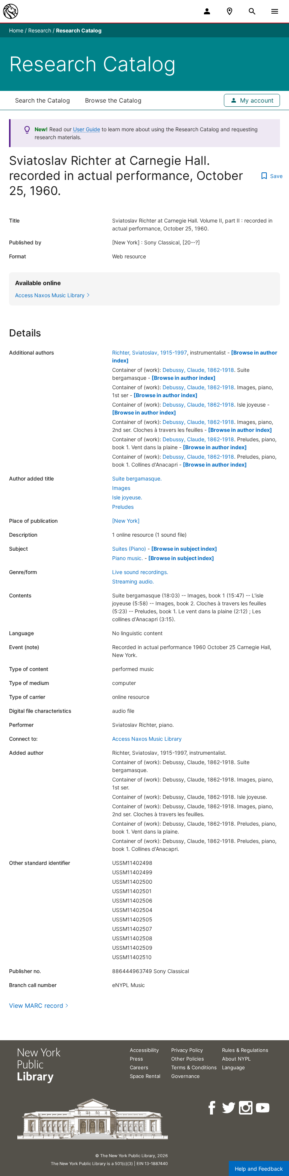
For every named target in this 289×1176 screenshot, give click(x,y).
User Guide (86, 129)
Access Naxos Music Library (147, 738)
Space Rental (145, 1076)
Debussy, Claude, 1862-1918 (198, 370)
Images (121, 488)
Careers (139, 1067)
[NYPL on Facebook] (212, 1107)
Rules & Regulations (245, 1050)
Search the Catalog (42, 100)
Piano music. (127, 558)
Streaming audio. (133, 581)
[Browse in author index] (184, 378)
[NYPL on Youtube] (263, 1107)
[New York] (126, 520)
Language (233, 1067)
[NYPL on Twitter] (229, 1107)
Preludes (123, 507)
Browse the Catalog (113, 100)
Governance (185, 1076)
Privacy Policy (187, 1050)
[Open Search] (252, 11)
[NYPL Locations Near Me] (229, 11)
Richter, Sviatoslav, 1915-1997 (149, 352)
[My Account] (207, 11)
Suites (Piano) (129, 548)
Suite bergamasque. (137, 478)
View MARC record (36, 1005)
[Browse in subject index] (184, 548)
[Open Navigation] (274, 11)
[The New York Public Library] (10, 11)
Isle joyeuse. (127, 497)
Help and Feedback (259, 1168)
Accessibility (144, 1050)
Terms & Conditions (194, 1067)
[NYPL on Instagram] (246, 1107)
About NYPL (236, 1059)
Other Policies (187, 1059)
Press (136, 1059)
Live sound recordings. (140, 572)
